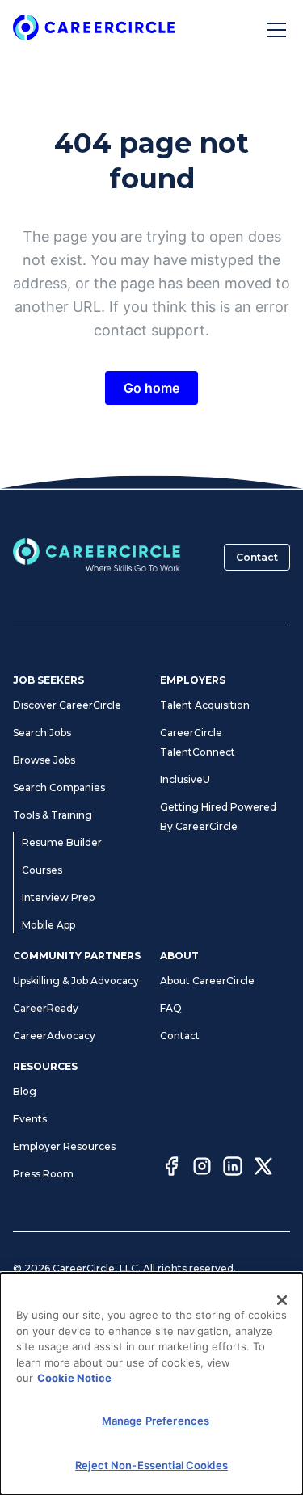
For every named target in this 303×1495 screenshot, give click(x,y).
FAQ (171, 1008)
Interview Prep (58, 897)
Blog (24, 1091)
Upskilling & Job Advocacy (76, 981)
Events (30, 1119)
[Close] (282, 1300)
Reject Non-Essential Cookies (151, 1465)
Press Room (43, 1174)
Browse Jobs (44, 760)
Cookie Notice (74, 1377)
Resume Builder (62, 842)
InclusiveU (185, 779)
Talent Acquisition (205, 705)
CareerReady (45, 1008)
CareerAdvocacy (54, 1036)
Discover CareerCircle (67, 705)
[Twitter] (263, 1168)
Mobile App (48, 925)
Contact (257, 557)
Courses (42, 870)
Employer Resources (64, 1146)
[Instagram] (202, 1168)
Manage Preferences (155, 1420)
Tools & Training (52, 815)
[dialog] (151, 1384)
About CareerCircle (207, 981)
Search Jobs (42, 732)
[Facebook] (171, 1168)
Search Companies (59, 787)
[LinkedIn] (232, 1168)
